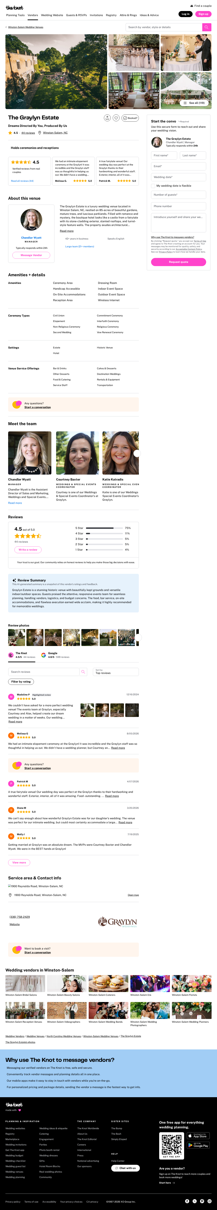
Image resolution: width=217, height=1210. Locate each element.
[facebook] (114, 198)
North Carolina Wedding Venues (64, 1039)
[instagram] (122, 198)
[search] (83, 672)
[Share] (107, 118)
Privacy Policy (166, 252)
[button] (29, 468)
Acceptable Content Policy (189, 249)
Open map (133, 895)
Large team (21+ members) (79, 247)
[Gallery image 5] (186, 90)
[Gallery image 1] (56, 71)
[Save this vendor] (116, 117)
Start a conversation (37, 407)
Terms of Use (200, 241)
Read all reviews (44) (22, 181)
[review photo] (16, 637)
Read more (67, 231)
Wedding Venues (35, 1039)
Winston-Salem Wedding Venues (25, 27)
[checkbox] (153, 186)
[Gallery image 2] (133, 52)
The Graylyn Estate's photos (20, 1045)
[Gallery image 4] (186, 52)
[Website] (129, 198)
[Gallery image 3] (133, 90)
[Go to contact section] (137, 199)
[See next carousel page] (137, 453)
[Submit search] (206, 27)
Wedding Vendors (14, 1039)
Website (19, 924)
